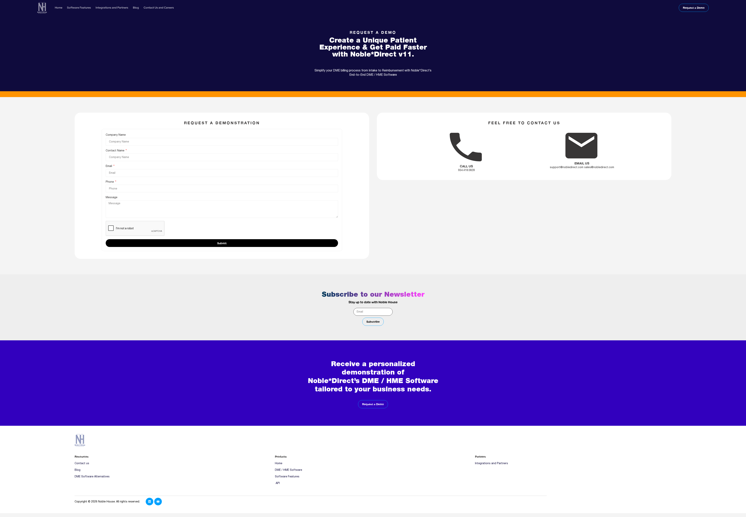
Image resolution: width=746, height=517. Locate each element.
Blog (136, 7)
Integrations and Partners (112, 7)
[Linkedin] (149, 501)
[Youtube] (158, 501)
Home (58, 7)
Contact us (82, 463)
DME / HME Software (288, 469)
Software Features (79, 7)
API (277, 483)
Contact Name (115, 150)
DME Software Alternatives (92, 476)
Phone (110, 181)
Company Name (116, 134)
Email (109, 166)
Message (111, 197)
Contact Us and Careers (159, 7)
